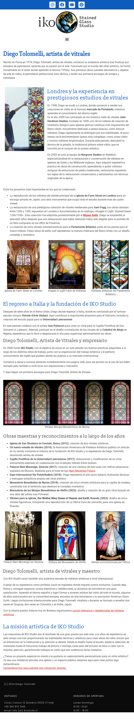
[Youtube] (72, 5)
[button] (67, 39)
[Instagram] (52, 5)
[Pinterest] (81, 5)
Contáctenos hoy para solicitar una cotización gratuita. (34, 668)
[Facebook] (62, 5)
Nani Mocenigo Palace (82, 470)
